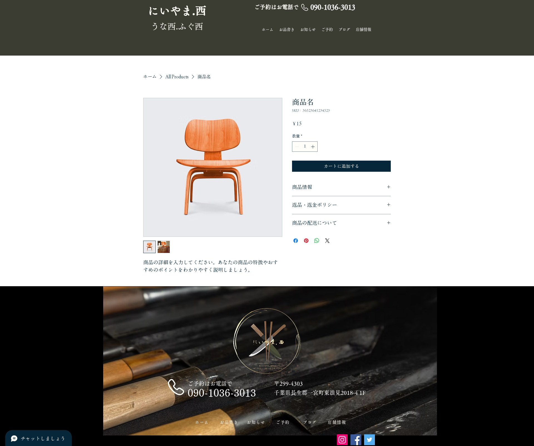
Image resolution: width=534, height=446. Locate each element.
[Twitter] (369, 439)
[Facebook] (355, 439)
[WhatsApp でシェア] (316, 240)
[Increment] (313, 146)
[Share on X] (327, 240)
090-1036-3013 (222, 393)
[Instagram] (342, 439)
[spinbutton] (305, 146)
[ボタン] (178, 11)
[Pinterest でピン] (306, 240)
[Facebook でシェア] (295, 240)
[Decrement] (296, 146)
